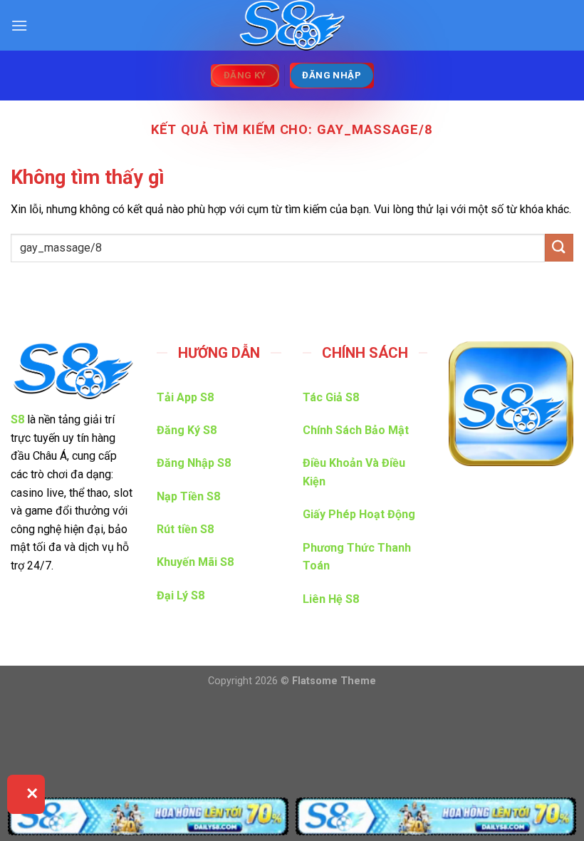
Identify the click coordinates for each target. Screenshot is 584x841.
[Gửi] (559, 248)
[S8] (292, 25)
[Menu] (19, 25)
